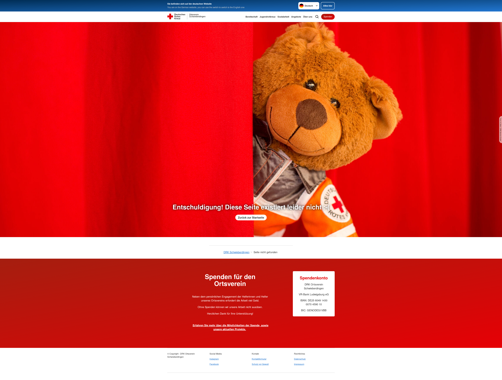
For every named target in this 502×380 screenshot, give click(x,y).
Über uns (307, 16)
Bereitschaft (252, 16)
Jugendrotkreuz (267, 16)
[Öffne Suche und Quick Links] (317, 17)
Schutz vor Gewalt (260, 364)
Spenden (328, 16)
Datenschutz (300, 358)
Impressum (299, 364)
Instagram (214, 358)
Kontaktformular (259, 358)
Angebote (296, 16)
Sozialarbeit (283, 16)
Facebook (214, 364)
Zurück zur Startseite (251, 217)
